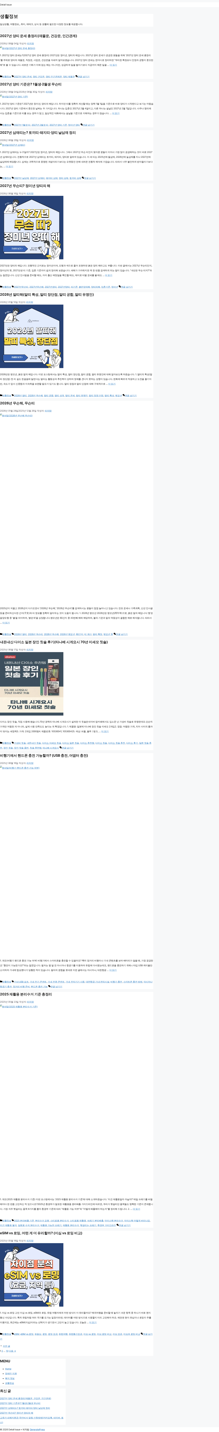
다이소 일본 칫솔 (70, 743)
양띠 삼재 (63, 178)
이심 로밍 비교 (104, 1334)
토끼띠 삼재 (75, 178)
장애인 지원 (11, 1373)
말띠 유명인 (82, 395)
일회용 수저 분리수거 (28, 1225)
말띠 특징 (97, 634)
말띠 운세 (70, 395)
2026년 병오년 (67, 634)
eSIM (16, 1334)
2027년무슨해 (36, 287)
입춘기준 (105, 287)
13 (7, 1351)
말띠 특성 (109, 395)
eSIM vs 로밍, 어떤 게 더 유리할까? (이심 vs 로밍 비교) (41, 1233)
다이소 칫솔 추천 (116, 743)
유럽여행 (63, 1334)
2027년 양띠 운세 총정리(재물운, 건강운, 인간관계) (38, 36)
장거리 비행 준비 (21, 986)
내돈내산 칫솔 (34, 743)
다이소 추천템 (87, 743)
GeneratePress (37, 1429)
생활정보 (6, 76)
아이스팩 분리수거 (114, 1220)
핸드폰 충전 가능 (39, 986)
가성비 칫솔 (20, 743)
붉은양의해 (84, 287)
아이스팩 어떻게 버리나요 (137, 1220)
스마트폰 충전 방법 (132, 981)
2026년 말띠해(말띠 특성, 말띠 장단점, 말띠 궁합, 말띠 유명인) (47, 294)
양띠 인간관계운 (54, 76)
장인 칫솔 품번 (21, 748)
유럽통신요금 (75, 1334)
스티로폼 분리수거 (59, 1220)
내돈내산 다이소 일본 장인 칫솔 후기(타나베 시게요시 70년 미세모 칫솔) (54, 642)
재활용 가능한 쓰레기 (51, 1225)
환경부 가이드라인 (106, 1225)
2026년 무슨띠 (35, 634)
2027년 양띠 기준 (58, 125)
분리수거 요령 (42, 1220)
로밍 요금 (53, 1334)
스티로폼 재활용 (78, 1220)
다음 (12, 1351)
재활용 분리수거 (71, 1225)
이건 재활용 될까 (8, 1225)
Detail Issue (6, 4)
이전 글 (6, 1346)
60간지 (79, 634)
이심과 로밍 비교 (131, 1334)
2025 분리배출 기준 (24, 1220)
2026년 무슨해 (35, 395)
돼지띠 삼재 (52, 178)
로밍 (44, 1334)
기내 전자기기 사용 (75, 981)
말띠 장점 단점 (96, 395)
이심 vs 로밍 (89, 1334)
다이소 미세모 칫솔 (51, 743)
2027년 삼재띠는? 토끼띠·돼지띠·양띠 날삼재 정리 (38, 132)
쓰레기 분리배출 (95, 1220)
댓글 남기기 (83, 76)
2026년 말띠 (20, 395)
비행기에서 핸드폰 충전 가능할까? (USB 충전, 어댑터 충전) (44, 755)
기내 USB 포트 (21, 981)
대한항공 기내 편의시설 (97, 981)
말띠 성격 (59, 395)
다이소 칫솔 (101, 743)
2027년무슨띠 (21, 287)
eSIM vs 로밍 (26, 1334)
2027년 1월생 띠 (22, 125)
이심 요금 (117, 1334)
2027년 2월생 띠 (40, 125)
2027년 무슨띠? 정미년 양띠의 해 (25, 186)
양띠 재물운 (69, 76)
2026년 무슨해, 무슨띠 (17, 403)
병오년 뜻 (108, 634)
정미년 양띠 (74, 125)
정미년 (114, 287)
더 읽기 (113, 65)
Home (8, 1369)
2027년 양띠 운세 (23, 76)
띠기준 (74, 287)
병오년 (118, 395)
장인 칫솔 (8, 748)
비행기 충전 (116, 981)
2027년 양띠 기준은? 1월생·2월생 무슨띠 (31, 84)
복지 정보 (10, 1378)
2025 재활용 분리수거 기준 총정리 (26, 994)
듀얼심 (38, 1334)
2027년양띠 (64, 287)
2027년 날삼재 (21, 178)
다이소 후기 (132, 743)
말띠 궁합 (48, 395)
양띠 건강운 (39, 76)
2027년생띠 (51, 287)
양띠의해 (95, 287)
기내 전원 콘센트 (56, 981)
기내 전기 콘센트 (38, 981)
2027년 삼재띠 (37, 178)
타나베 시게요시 (51, 748)
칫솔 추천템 (36, 748)
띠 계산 (88, 634)
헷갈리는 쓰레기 (88, 1225)
